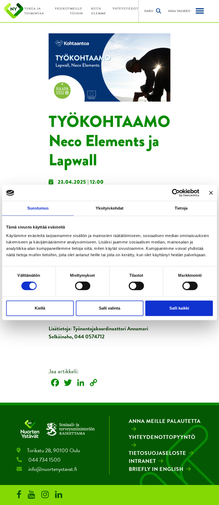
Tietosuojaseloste (157, 453)
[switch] (82, 286)
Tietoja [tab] (181, 208)
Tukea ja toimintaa (34, 11)
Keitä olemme (98, 11)
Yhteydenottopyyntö (162, 437)
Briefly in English (156, 469)
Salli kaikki (179, 308)
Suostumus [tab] (38, 208)
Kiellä (40, 308)
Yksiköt (62, 8)
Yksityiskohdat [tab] (109, 208)
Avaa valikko (179, 11)
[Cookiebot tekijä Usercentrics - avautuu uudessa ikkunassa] (175, 193)
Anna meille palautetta (165, 421)
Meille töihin (76, 11)
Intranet (142, 461)
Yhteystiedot (125, 8)
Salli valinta (109, 308)
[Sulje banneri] (211, 193)
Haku (148, 11)
